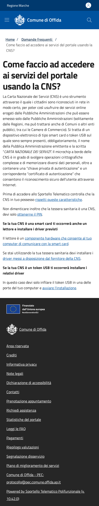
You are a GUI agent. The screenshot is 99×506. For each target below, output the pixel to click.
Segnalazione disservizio (25, 456)
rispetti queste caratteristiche (58, 199)
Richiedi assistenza (21, 410)
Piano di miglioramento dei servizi (32, 465)
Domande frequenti (37, 39)
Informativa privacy (21, 364)
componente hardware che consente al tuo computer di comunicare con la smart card (47, 240)
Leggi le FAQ (16, 428)
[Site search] (89, 20)
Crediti (11, 355)
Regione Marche (18, 5)
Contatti (12, 392)
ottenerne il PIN (29, 214)
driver (42, 258)
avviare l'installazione (59, 288)
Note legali (14, 373)
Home (10, 39)
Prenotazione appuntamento (28, 401)
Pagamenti (14, 438)
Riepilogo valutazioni (22, 447)
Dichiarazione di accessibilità (28, 382)
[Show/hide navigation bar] (7, 20)
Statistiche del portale (23, 419)
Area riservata (17, 346)
